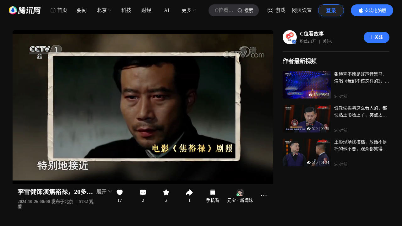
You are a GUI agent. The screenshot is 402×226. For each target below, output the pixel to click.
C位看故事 (312, 33)
